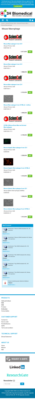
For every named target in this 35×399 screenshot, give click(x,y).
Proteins (3, 307)
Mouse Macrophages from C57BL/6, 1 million (17, 105)
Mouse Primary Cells (22, 23)
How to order (5, 322)
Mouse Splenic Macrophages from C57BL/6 (17, 209)
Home (2, 23)
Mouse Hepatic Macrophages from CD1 (15, 147)
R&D (2, 349)
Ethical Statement (6, 336)
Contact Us (4, 320)
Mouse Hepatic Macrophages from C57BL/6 (17, 168)
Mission (3, 347)
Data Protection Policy (28, 4)
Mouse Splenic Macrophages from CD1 (15, 188)
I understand (18, 6)
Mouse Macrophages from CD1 (13, 44)
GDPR (3, 326)
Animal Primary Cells (11, 23)
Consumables (5, 311)
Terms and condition (7, 328)
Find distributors (5, 324)
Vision (3, 345)
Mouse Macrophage (6, 25)
